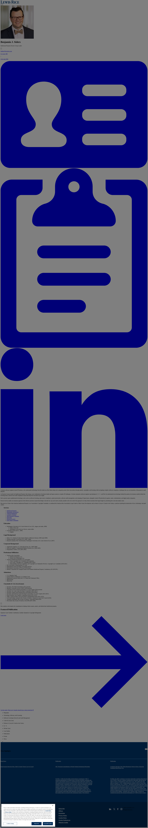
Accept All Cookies (48, 823)
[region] (28, 815)
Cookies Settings (10, 823)
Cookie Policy (48, 810)
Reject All (36, 823)
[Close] (52, 805)
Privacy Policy (8, 812)
